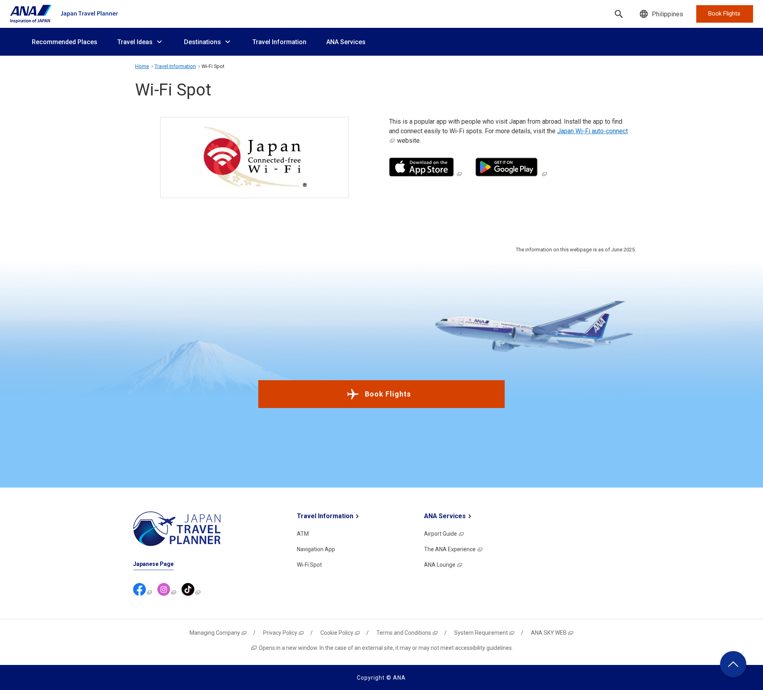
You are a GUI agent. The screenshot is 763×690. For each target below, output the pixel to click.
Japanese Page (153, 564)
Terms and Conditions (403, 633)
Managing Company (215, 633)
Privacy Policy (280, 633)
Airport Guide (440, 534)
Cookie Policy (336, 633)
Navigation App (316, 549)
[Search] (619, 14)
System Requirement (481, 633)
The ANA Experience (450, 549)
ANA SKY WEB (549, 633)
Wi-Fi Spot (309, 565)
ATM (303, 534)
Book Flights (388, 394)
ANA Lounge (439, 565)
